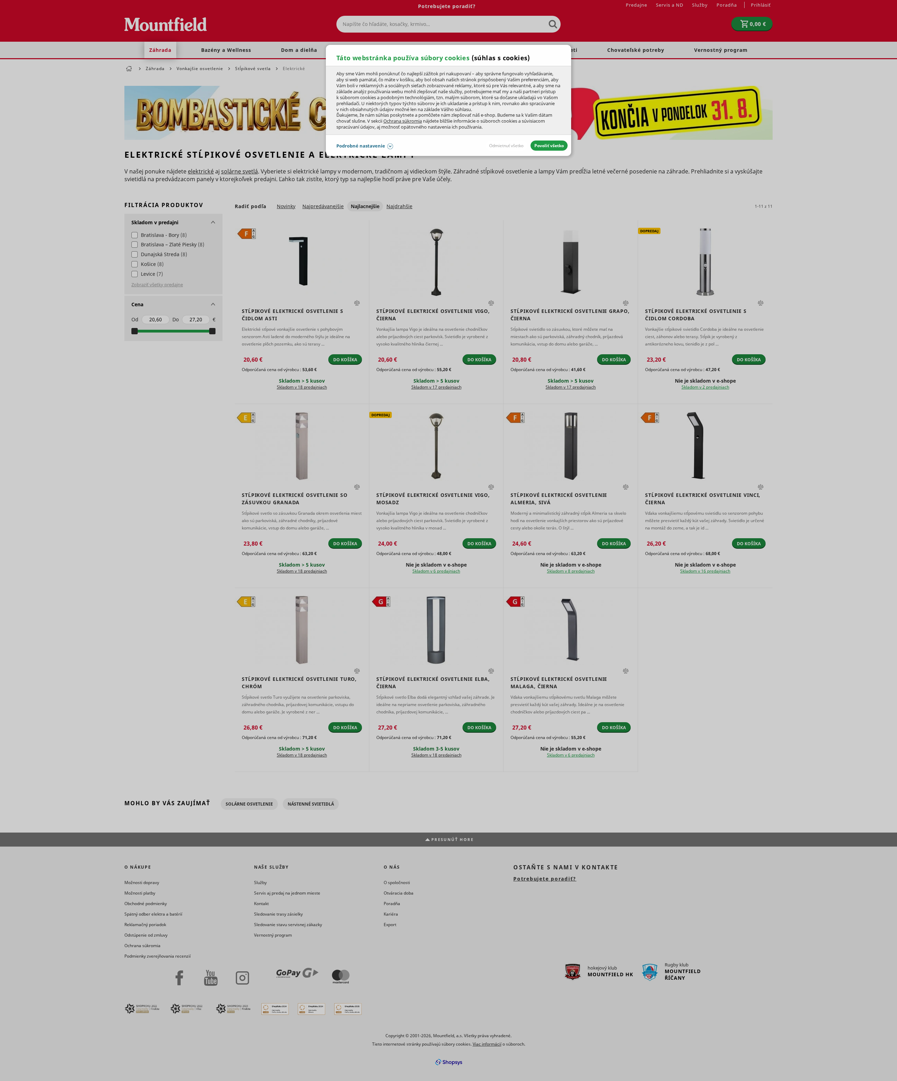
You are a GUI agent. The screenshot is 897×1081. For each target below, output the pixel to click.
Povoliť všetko (549, 146)
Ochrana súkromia (402, 121)
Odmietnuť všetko (506, 146)
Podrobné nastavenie (360, 146)
